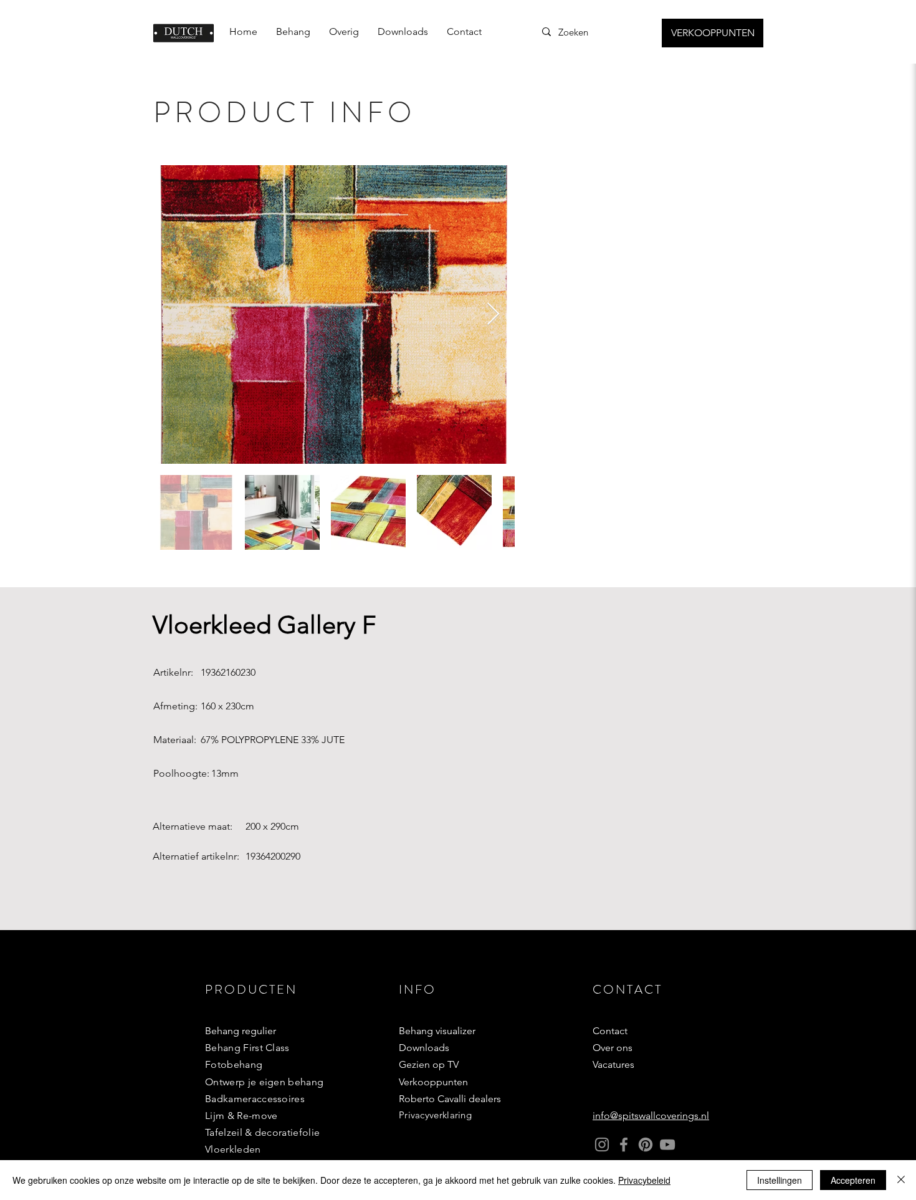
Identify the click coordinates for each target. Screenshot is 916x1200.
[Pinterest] (645, 1144)
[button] (293, 31)
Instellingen (779, 1180)
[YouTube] (667, 1144)
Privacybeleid (644, 1180)
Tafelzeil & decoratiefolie (262, 1132)
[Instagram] (602, 1144)
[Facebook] (623, 1144)
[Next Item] (493, 314)
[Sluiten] (901, 1180)
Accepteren (853, 1180)
